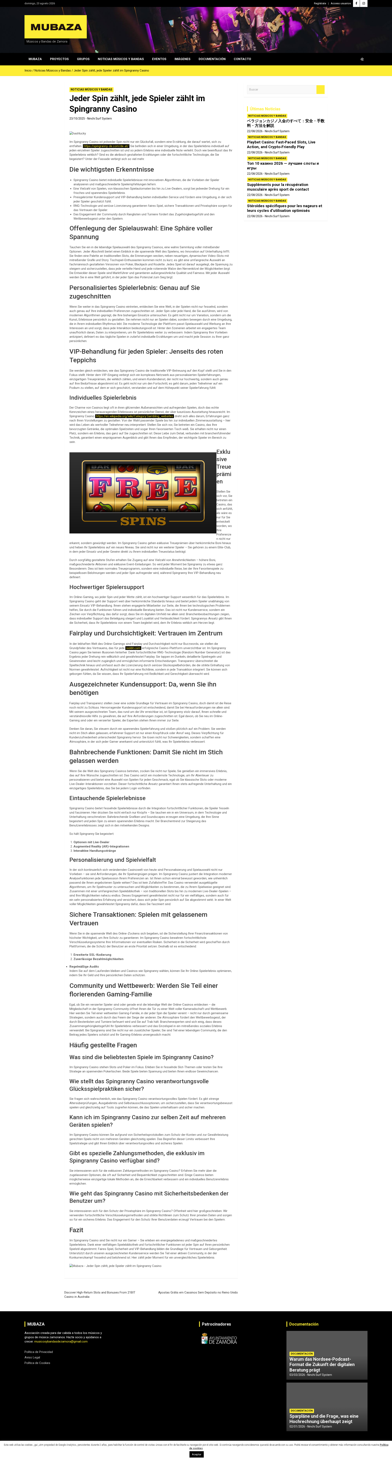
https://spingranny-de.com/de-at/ (106, 146)
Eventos (159, 59)
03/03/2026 (297, 1374)
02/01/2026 (297, 1426)
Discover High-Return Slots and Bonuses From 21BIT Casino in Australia (99, 1295)
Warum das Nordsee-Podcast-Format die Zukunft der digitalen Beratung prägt (322, 1365)
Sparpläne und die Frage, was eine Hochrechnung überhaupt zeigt (324, 1419)
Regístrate (320, 3)
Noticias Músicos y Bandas (121, 59)
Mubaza (35, 59)
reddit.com (133, 648)
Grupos (83, 59)
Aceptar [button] (196, 1454)
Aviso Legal (32, 1357)
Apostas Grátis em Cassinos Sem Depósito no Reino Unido (198, 1292)
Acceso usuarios (341, 3)
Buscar (320, 89)
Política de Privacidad (38, 1352)
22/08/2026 (255, 131)
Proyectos (59, 59)
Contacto (242, 59)
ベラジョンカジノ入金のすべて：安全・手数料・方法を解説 (286, 123)
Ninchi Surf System (99, 118)
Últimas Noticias (265, 108)
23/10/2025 (77, 118)
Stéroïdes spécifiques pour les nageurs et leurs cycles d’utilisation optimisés (284, 208)
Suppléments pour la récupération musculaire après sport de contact (278, 187)
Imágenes (182, 59)
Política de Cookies (37, 1363)
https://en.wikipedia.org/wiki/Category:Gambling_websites (134, 416)
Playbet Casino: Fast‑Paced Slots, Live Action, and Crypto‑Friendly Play (281, 144)
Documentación (212, 59)
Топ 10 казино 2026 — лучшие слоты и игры (283, 165)
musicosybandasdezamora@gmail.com (61, 1341)
